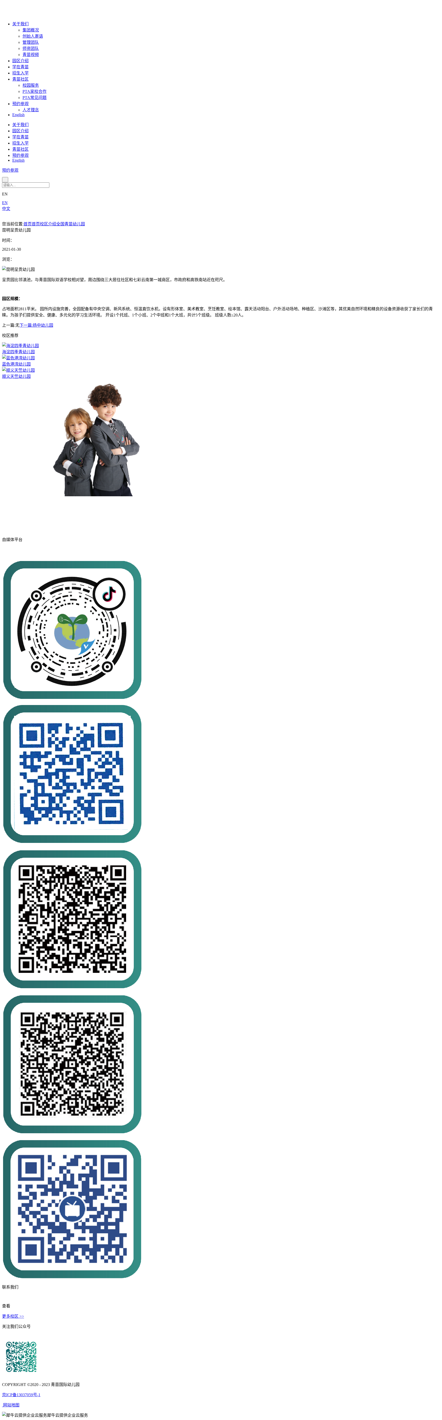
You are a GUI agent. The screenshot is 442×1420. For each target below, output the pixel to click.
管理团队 (31, 42)
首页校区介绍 (44, 224)
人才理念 (31, 110)
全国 (60, 224)
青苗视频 (31, 54)
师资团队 (31, 48)
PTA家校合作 (35, 91)
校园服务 (31, 85)
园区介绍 (20, 61)
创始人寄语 (33, 36)
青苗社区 (20, 79)
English (18, 115)
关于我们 (20, 24)
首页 (28, 224)
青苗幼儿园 (74, 224)
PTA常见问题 (35, 97)
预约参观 (20, 104)
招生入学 (20, 73)
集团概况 (31, 30)
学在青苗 (20, 67)
